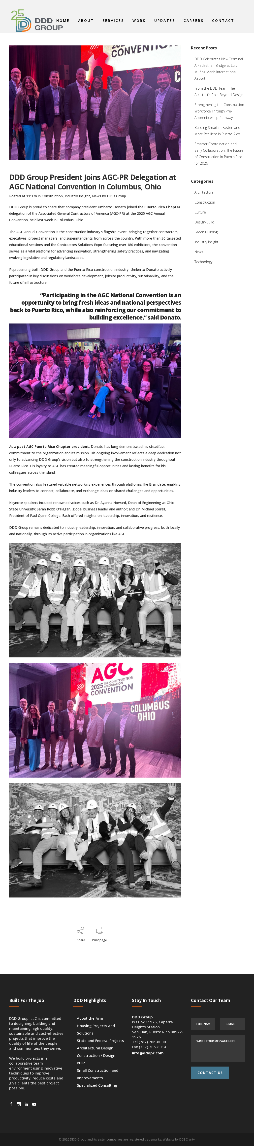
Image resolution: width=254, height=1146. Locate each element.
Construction (52, 196)
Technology (203, 261)
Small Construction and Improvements (97, 1074)
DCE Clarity (187, 1139)
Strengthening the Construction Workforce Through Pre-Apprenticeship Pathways (219, 111)
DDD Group (116, 196)
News (96, 196)
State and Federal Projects (100, 1040)
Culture (200, 212)
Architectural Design (95, 1047)
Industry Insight (77, 196)
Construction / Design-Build (97, 1059)
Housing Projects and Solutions (96, 1029)
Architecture (204, 192)
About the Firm (90, 1018)
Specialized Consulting (97, 1085)
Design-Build (204, 222)
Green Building (206, 232)
